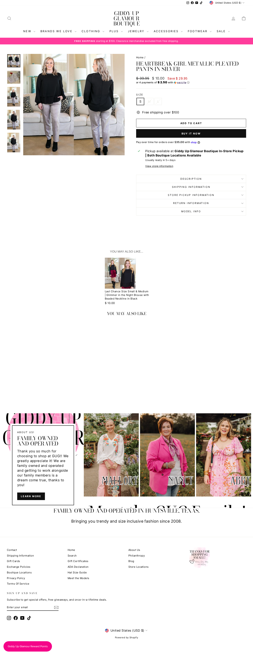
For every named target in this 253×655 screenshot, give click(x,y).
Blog (131, 561)
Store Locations (138, 566)
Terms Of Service (18, 583)
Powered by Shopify (126, 637)
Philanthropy (136, 555)
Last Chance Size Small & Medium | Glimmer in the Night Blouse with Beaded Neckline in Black (127, 295)
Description (191, 178)
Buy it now (191, 133)
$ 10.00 (110, 303)
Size (139, 94)
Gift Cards (13, 561)
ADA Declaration (78, 566)
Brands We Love (57, 31)
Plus (114, 31)
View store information (159, 166)
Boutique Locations (19, 572)
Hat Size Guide (77, 572)
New (28, 31)
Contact (12, 550)
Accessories (167, 31)
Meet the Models (78, 578)
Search (72, 555)
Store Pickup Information (191, 194)
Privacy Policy (16, 578)
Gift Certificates (78, 561)
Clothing (92, 31)
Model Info (191, 211)
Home (140, 57)
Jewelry (137, 31)
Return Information (191, 203)
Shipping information (191, 186)
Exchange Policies (18, 566)
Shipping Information (20, 555)
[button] (191, 82)
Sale (222, 31)
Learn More (31, 496)
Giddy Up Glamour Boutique (126, 18)
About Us (134, 550)
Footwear (198, 31)
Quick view (35, 377)
